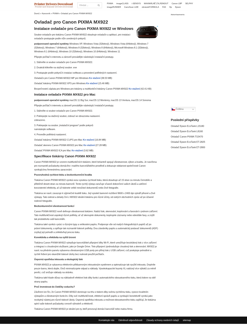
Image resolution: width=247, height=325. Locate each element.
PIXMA (110, 3)
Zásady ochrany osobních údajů (162, 320)
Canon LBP (177, 3)
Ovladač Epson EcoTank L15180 (187, 126)
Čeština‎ (179, 109)
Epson (178, 7)
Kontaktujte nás (106, 320)
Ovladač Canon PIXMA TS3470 (187, 136)
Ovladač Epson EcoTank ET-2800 (188, 147)
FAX (164, 7)
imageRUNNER (114, 7)
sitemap (187, 320)
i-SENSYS (136, 3)
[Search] (99, 5)
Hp (170, 7)
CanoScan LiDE (131, 7)
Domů (37, 13)
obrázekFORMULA (150, 7)
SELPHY (189, 3)
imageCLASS (122, 3)
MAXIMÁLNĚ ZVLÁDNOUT (156, 3)
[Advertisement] (192, 58)
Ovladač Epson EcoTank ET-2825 (188, 142)
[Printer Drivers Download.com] (53, 5)
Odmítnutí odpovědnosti (130, 320)
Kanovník (46, 13)
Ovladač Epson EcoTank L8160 (187, 131)
